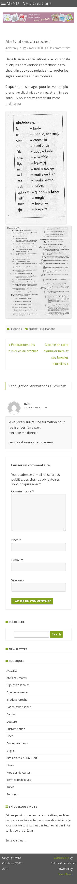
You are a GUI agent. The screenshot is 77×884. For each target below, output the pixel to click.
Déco (10, 736)
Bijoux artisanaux (18, 685)
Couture (12, 721)
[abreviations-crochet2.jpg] (36, 223)
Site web (17, 580)
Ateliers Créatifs (17, 678)
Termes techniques (19, 780)
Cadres (11, 714)
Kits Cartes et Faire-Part (22, 758)
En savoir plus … (16, 840)
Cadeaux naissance (19, 707)
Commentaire (22, 491)
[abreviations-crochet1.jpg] (38, 317)
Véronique (14, 48)
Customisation (16, 729)
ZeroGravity (61, 857)
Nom (16, 540)
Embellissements (17, 743)
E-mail (17, 560)
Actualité (12, 670)
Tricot (10, 787)
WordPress (66, 874)
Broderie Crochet (17, 699)
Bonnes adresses (18, 692)
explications (47, 329)
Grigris (11, 750)
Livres (10, 765)
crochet (33, 329)
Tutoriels (16, 329)
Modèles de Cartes (19, 772)
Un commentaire (59, 48)
